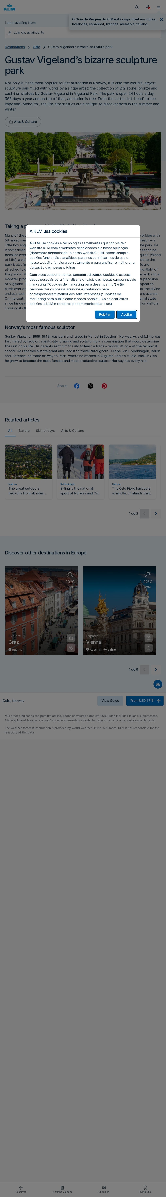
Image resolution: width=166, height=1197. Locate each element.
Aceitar (126, 314)
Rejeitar (105, 314)
